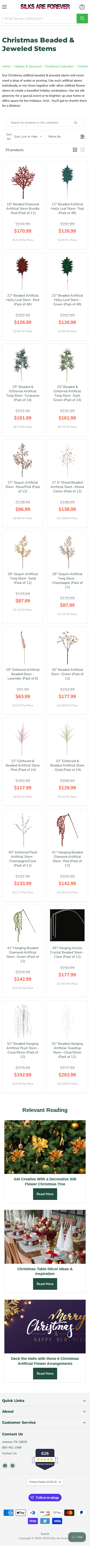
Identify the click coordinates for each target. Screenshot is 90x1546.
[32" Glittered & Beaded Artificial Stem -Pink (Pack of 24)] (22, 738)
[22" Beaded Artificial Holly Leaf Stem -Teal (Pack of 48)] (67, 182)
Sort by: (21, 136)
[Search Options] (80, 122)
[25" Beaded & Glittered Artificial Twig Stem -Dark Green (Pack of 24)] (67, 364)
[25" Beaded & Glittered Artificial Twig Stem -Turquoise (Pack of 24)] (22, 364)
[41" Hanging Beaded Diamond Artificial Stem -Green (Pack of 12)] (22, 925)
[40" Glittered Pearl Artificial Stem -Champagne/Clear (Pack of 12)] (22, 830)
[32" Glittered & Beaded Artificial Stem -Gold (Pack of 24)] (67, 738)
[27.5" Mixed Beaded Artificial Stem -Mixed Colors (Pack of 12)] (67, 460)
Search (45, 1534)
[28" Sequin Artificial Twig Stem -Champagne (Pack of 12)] (67, 551)
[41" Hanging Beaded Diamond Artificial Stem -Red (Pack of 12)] (67, 830)
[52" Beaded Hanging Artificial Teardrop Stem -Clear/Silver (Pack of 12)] (67, 1021)
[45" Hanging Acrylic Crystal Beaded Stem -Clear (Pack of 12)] (67, 925)
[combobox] (39, 18)
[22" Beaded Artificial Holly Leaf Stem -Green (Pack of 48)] (67, 273)
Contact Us (9, 1453)
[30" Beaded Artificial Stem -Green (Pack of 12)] (67, 647)
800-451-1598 (11, 1447)
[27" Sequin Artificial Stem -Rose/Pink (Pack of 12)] (22, 460)
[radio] (75, 150)
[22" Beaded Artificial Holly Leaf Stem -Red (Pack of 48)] (22, 273)
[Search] (82, 18)
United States (43, 1482)
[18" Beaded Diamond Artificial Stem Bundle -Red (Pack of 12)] (22, 182)
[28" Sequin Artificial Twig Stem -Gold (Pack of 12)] (22, 551)
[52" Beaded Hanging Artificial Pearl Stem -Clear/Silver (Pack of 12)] (22, 1021)
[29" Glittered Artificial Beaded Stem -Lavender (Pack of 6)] (22, 647)
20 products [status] (14, 150)
